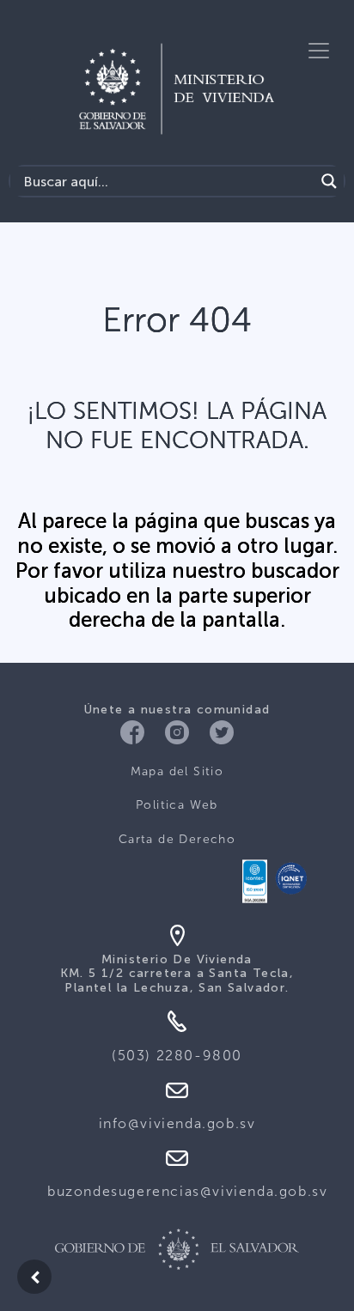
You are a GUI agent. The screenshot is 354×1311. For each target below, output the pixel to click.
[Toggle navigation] (319, 51)
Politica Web (177, 805)
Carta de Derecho (177, 839)
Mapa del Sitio (177, 771)
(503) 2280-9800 (177, 1055)
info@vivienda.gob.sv (177, 1123)
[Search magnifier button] (329, 181)
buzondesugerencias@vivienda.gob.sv (187, 1191)
